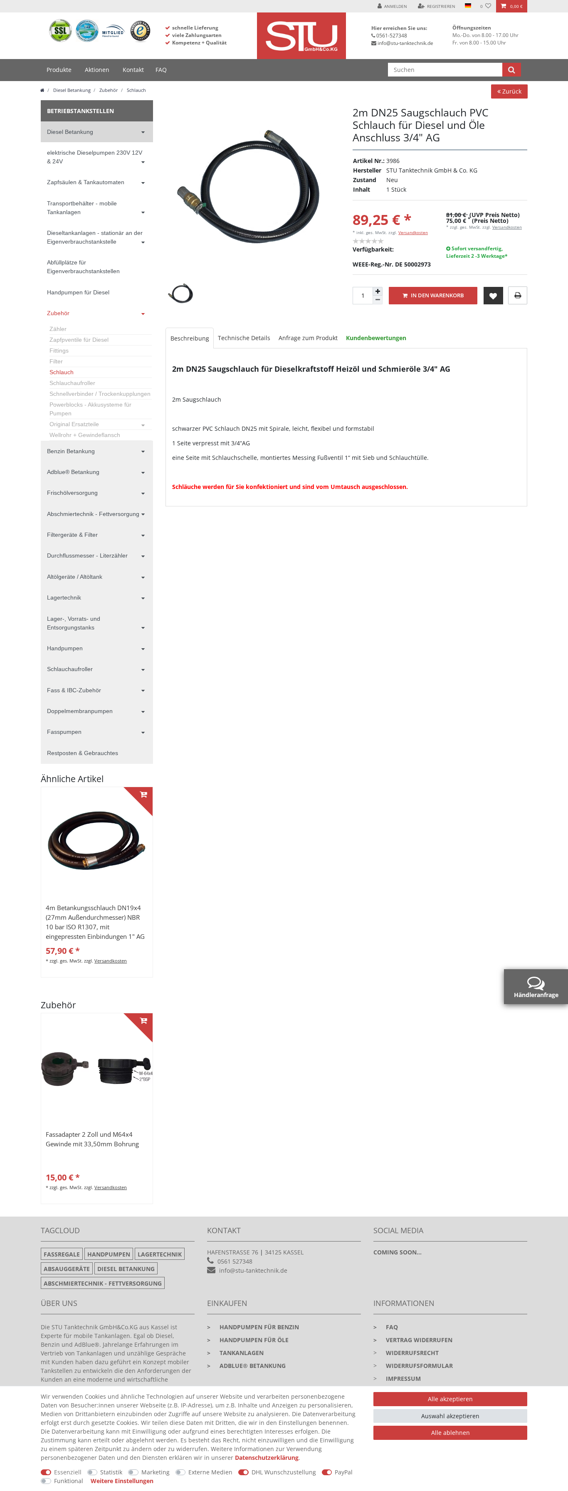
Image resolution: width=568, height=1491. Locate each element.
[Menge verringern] (378, 300)
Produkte (59, 70)
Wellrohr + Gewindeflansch (84, 435)
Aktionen (97, 70)
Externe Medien (210, 1472)
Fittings (59, 350)
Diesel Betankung (71, 90)
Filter (56, 361)
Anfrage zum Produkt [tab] (308, 338)
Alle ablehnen (450, 1433)
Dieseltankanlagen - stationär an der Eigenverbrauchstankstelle (95, 237)
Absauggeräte (67, 1269)
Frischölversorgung (72, 492)
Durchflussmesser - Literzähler (87, 555)
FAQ (161, 70)
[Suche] (511, 70)
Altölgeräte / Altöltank (74, 576)
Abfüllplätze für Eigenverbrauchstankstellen (83, 266)
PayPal (344, 1472)
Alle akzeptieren (450, 1399)
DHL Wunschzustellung (284, 1472)
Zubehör (108, 90)
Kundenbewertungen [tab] (376, 338)
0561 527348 (234, 1261)
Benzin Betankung (71, 451)
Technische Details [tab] (244, 338)
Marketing (155, 1472)
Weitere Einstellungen (122, 1481)
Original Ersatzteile (74, 424)
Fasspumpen (64, 731)
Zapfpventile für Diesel (79, 339)
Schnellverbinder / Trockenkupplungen (100, 393)
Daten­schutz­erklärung (267, 1457)
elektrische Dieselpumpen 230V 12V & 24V (94, 157)
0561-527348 (391, 35)
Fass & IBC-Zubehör (74, 690)
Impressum (403, 1378)
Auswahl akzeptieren (450, 1416)
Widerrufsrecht (412, 1353)
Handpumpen (65, 648)
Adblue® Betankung (73, 472)
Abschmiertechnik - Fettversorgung (93, 514)
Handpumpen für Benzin (253, 1327)
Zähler (58, 329)
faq (385, 1327)
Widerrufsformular (419, 1366)
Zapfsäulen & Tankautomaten (85, 182)
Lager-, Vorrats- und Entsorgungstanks (73, 623)
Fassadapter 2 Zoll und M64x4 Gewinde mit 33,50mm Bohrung (92, 1139)
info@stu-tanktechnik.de (405, 43)
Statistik (111, 1472)
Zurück (511, 91)
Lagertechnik (64, 597)
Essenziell (67, 1472)
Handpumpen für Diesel (78, 292)
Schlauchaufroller (72, 383)
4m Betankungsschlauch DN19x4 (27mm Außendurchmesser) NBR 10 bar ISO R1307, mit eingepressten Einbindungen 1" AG (95, 922)
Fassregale (62, 1254)
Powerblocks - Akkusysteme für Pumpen (90, 409)
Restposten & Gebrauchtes (82, 753)
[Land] (467, 6)
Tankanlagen (235, 1353)
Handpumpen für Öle (248, 1340)
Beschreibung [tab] (189, 338)
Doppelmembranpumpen (80, 711)
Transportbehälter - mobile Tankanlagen (82, 207)
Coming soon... (397, 1252)
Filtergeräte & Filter (72, 534)
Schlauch (136, 90)
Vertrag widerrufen (412, 1340)
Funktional (68, 1481)
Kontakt (133, 70)
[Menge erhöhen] (378, 291)
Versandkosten (413, 232)
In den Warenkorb (437, 295)
